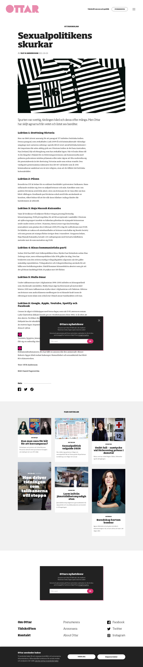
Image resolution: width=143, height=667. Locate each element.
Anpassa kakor (111, 657)
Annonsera (70, 628)
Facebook (118, 622)
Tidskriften (27, 628)
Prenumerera (120, 9)
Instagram (119, 635)
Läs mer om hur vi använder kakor (46, 661)
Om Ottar (25, 622)
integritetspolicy (83, 585)
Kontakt (24, 635)
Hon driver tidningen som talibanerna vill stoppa (34, 486)
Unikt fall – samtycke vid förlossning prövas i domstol (109, 450)
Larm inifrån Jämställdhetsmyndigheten (71, 496)
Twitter (117, 628)
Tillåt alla (81, 656)
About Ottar (70, 635)
